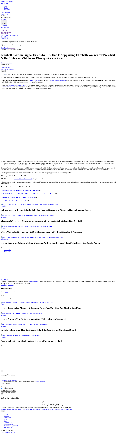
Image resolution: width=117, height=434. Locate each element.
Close (13, 390)
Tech (2, 304)
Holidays (3, 326)
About (6, 414)
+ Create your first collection (9, 380)
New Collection (40, 381)
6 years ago (11, 285)
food (5, 6)
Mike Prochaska (33, 281)
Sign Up (7, 12)
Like (2, 285)
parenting (7, 9)
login (7, 3)
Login (2, 12)
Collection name (5, 383)
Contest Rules (8, 427)
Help (5, 421)
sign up (3, 3)
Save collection (5, 392)
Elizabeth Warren (34, 80)
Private (11, 389)
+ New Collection (5, 390)
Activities (3, 315)
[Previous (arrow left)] (1, 295)
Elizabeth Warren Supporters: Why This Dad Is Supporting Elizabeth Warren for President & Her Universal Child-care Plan (36, 409)
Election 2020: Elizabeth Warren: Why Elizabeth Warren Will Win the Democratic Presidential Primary (28, 193)
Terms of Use (8, 422)
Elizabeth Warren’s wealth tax (57, 80)
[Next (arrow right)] (3, 295)
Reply (5, 285)
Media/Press (7, 417)
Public (5, 389)
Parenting (3, 206)
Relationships (5, 239)
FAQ (5, 419)
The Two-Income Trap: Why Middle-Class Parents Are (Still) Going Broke (20, 190)
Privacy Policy (8, 424)
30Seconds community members (18, 85)
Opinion (3, 63)
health (6, 8)
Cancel (13, 392)
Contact (6, 416)
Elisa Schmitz (5, 280)
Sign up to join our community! (10, 35)
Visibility (3, 387)
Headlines (9, 63)
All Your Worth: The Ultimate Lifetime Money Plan (14, 201)
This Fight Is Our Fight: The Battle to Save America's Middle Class (18, 197)
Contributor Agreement (11, 426)
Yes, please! (4, 48)
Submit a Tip (4, 14)
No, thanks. (11, 48)
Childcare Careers (6, 87)
